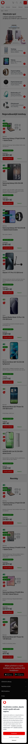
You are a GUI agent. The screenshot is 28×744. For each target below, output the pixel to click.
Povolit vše (14, 733)
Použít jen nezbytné (14, 737)
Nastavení (14, 740)
